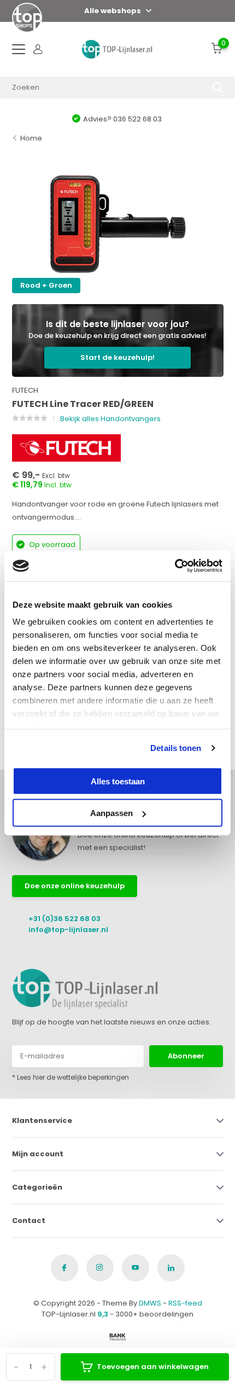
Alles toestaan (118, 780)
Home (31, 138)
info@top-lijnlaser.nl (68, 929)
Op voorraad (51, 544)
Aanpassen (111, 813)
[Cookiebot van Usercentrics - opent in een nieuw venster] (174, 566)
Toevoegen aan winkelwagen (153, 1366)
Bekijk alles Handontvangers (110, 419)
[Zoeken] (218, 87)
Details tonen (175, 748)
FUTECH (25, 390)
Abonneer (186, 1056)
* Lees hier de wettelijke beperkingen (70, 1077)
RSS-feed (185, 1303)
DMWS (150, 1303)
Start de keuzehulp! (117, 357)
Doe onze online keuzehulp (75, 886)
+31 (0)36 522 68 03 (64, 918)
